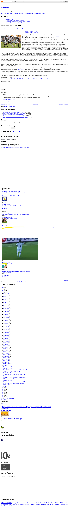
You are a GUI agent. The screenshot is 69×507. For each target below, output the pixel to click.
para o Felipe (20, 69)
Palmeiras (29, 503)
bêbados (2, 505)
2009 (3, 392)
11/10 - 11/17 (6, 302)
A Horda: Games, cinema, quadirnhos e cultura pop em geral (16, 271)
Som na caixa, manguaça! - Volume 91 (14, 22)
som (34, 504)
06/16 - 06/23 (6, 333)
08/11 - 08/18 (6, 322)
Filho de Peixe (5, 225)
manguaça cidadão (64, 504)
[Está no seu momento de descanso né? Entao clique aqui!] (13, 281)
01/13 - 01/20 (6, 384)
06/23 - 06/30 (6, 332)
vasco (17, 504)
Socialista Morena (6, 204)
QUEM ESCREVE (23, 13)
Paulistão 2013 (35, 78)
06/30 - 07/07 (6, 330)
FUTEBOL (2, 13)
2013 (3, 292)
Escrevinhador (5, 275)
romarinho (46, 78)
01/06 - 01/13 (6, 386)
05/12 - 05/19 (6, 341)
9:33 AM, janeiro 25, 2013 (9, 99)
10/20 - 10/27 (6, 307)
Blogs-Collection (6, 410)
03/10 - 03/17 (6, 354)
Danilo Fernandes (14, 78)
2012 (3, 387)
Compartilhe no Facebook (31, 32)
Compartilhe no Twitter (31, 31)
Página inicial (35, 104)
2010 (3, 390)
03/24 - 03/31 (6, 351)
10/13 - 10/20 (6, 308)
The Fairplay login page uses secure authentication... (14, 113)
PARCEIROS (34, 13)
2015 (3, 289)
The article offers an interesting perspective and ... (13, 112)
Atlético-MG (58, 503)
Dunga (31, 504)
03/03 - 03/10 (6, 356)
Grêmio (13, 504)
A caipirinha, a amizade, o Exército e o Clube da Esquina (18, 21)
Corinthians (7, 78)
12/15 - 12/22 (6, 295)
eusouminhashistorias (7, 217)
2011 (3, 389)
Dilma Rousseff (21, 504)
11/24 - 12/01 (6, 299)
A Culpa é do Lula (56, 504)
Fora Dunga (46, 504)
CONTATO (29, 13)
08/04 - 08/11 (6, 323)
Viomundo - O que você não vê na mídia (11, 191)
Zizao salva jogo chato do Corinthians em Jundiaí (13, 383)
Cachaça (14, 503)
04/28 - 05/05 (6, 344)
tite (49, 78)
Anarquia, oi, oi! (9, 19)
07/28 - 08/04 (6, 325)
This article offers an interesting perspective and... (13, 114)
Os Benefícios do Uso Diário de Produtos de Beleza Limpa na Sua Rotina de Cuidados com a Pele (22, 209)
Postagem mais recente (5, 104)
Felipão (42, 504)
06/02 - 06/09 (6, 336)
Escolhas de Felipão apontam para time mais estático (14, 377)
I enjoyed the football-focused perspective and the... (14, 115)
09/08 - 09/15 (6, 316)
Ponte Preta (41, 78)
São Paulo (46, 503)
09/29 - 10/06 (6, 311)
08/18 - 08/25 (6, 320)
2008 (3, 393)
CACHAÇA (11, 13)
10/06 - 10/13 (6, 310)
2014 (3, 290)
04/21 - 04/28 (6, 345)
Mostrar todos (66, 280)
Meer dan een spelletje (12, 218)
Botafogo (27, 504)
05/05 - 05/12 (6, 342)
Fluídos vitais (6, 375)
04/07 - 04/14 (6, 348)
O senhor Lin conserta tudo (13, 263)
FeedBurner (16, 131)
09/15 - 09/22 (6, 314)
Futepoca (5, 7)
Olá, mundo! (4, 276)
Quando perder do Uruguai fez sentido (11, 366)
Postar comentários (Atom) (10, 106)
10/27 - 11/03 (6, 305)
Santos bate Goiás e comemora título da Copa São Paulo (15, 369)
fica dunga (13, 505)
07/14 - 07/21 (6, 327)
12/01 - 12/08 (6, 298)
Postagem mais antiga (63, 104)
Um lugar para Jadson (8, 380)
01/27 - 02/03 (6, 363)
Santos (25, 503)
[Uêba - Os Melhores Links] (5, 415)
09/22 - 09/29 (6, 313)
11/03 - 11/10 (6, 304)
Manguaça (5, 504)
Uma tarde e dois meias (8, 368)
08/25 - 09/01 (6, 319)
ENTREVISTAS (17, 13)
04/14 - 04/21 (6, 347)
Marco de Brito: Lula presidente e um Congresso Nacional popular (16, 192)
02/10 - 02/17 (6, 360)
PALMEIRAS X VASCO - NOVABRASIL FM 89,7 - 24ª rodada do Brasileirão (23, 197)
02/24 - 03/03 (6, 357)
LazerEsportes (5, 213)
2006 (3, 396)
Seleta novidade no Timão (8, 378)
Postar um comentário (5, 101)
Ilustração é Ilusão (6, 262)
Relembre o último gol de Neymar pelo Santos (48, 227)
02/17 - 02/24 (6, 359)
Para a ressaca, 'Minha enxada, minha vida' (15, 20)
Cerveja (42, 503)
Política (9, 503)
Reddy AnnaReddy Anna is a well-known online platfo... (15, 117)
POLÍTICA (7, 13)
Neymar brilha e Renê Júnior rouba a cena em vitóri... (14, 374)
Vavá (10, 505)
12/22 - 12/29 (6, 293)
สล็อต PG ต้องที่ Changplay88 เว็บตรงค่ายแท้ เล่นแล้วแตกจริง (15, 214)
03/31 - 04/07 (6, 350)
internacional (37, 504)
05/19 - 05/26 (6, 339)
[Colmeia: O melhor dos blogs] (11, 419)
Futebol (29, 78)
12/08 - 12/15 (6, 296)
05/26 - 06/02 (6, 338)
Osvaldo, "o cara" (7, 372)
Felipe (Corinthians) (23, 78)
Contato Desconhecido (7, 272)
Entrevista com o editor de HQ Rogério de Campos (12, 205)
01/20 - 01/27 (6, 365)
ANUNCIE (39, 13)
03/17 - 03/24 (6, 353)
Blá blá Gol (4, 208)
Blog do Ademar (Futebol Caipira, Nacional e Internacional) (15, 195)
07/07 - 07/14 (6, 329)
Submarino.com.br (4, 399)
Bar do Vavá (6, 505)
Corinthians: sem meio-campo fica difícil (12, 28)
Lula (67, 502)
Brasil (2, 504)
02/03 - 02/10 (6, 362)
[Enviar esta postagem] (11, 77)
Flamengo (64, 502)
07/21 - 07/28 (6, 326)
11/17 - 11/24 (6, 301)
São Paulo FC (35, 503)
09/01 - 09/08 (6, 317)
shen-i (57, 36)
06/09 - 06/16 (6, 335)
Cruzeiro (10, 504)
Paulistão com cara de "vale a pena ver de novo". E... (14, 381)
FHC (51, 504)
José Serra (52, 503)
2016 (3, 287)
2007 (3, 395)
